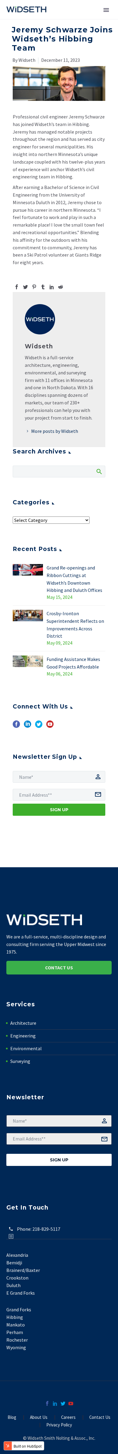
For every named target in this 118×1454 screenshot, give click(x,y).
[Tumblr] (43, 286)
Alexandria (17, 1255)
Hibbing (14, 1317)
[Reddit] (60, 286)
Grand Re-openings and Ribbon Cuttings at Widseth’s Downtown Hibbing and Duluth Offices (74, 579)
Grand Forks (18, 1309)
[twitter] (38, 726)
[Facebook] (16, 286)
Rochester (17, 1340)
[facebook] (16, 726)
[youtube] (50, 726)
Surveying (20, 1061)
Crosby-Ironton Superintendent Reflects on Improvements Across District (75, 624)
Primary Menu (106, 10)
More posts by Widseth (54, 431)
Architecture (23, 1023)
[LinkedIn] (51, 286)
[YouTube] (70, 1403)
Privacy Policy (59, 1425)
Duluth (13, 1285)
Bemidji (14, 1263)
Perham (14, 1332)
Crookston (17, 1278)
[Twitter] (25, 286)
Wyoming (16, 1347)
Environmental (26, 1048)
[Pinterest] (34, 286)
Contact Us (59, 967)
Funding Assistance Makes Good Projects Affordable (73, 663)
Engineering (23, 1036)
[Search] (98, 471)
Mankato (15, 1325)
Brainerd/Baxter (23, 1270)
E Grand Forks (20, 1293)
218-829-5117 (46, 1229)
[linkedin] (27, 726)
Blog (12, 1417)
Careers (68, 1417)
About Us (39, 1417)
